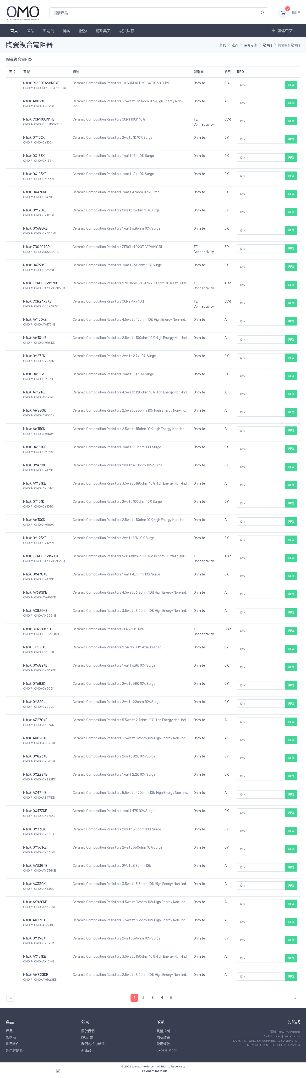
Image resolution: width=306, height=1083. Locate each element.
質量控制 (163, 1031)
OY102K (39, 138)
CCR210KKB (42, 629)
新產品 (86, 1050)
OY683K (39, 684)
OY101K (38, 502)
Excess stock (167, 1050)
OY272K (39, 356)
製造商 (48, 30)
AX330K (39, 920)
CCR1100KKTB (44, 119)
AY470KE (40, 320)
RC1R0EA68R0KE (46, 83)
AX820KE (40, 738)
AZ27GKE (40, 720)
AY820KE (40, 902)
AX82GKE (40, 611)
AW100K (39, 520)
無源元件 (250, 45)
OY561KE (40, 847)
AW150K (39, 429)
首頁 (14, 30)
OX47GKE (40, 574)
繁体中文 (285, 30)
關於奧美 (103, 30)
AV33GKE (40, 866)
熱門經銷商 (14, 1050)
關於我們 (88, 1031)
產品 (30, 30)
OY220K (39, 702)
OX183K (39, 156)
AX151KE (39, 957)
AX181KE (39, 483)
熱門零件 (12, 1044)
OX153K (39, 374)
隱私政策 (163, 1037)
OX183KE (40, 174)
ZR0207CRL (42, 247)
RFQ (291, 85)
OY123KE (40, 538)
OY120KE (40, 210)
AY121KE (39, 392)
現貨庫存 (127, 30)
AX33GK (39, 884)
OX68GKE (40, 229)
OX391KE (40, 265)
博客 (67, 30)
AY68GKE (40, 593)
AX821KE (40, 101)
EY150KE (39, 647)
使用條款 (163, 1044)
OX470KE (40, 192)
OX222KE (40, 775)
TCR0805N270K (45, 283)
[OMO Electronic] (23, 13)
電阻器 (267, 45)
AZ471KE (39, 793)
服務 (83, 30)
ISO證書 (87, 1037)
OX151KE (39, 447)
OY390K (39, 938)
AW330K (39, 411)
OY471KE (39, 465)
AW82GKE (40, 975)
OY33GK (39, 829)
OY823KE (40, 756)
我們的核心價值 (93, 1044)
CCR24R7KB (42, 301)
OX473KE (40, 811)
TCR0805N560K (45, 556)
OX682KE (40, 665)
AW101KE (39, 338)
